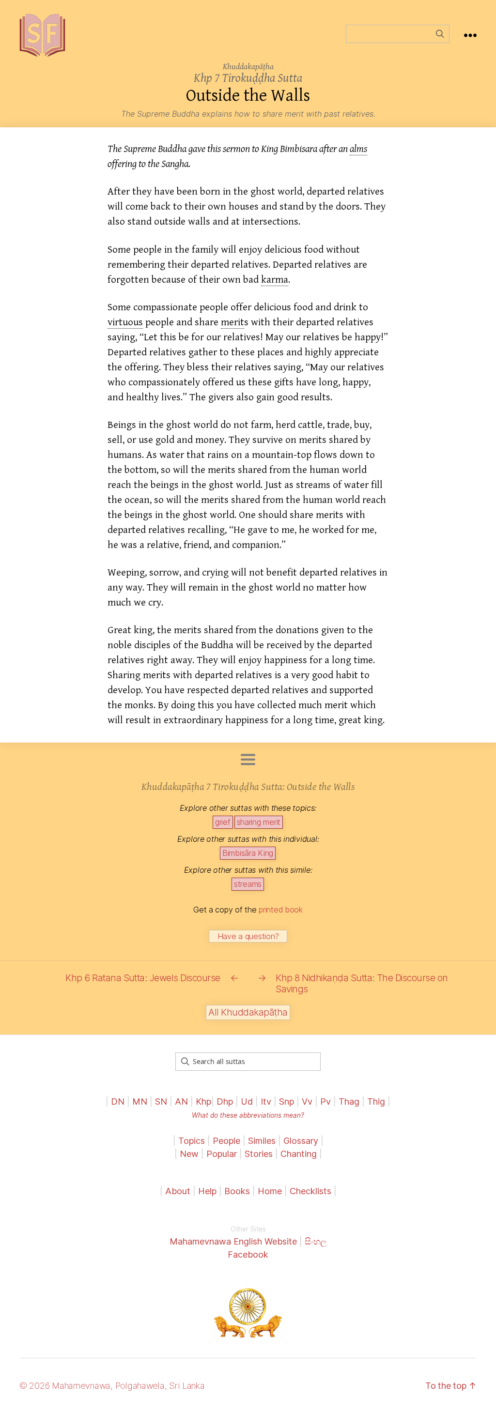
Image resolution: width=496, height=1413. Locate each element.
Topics (191, 1141)
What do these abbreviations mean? (248, 1115)
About (179, 1191)
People (226, 1141)
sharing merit (259, 822)
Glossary (300, 1141)
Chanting (298, 1154)
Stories (259, 1154)
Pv (325, 1101)
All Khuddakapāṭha (247, 1012)
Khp (203, 1101)
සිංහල (316, 1241)
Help (207, 1191)
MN (139, 1101)
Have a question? (248, 936)
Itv (266, 1101)
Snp (286, 1101)
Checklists (310, 1191)
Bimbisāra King (247, 853)
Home (270, 1191)
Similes (262, 1141)
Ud (247, 1101)
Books (237, 1191)
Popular (221, 1154)
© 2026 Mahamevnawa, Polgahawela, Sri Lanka (112, 1386)
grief (223, 822)
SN (161, 1101)
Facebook (248, 1254)
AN (181, 1101)
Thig (376, 1101)
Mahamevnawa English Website (233, 1241)
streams (248, 884)
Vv (307, 1101)
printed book (281, 909)
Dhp (225, 1101)
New (189, 1154)
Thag (349, 1101)
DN (117, 1101)
